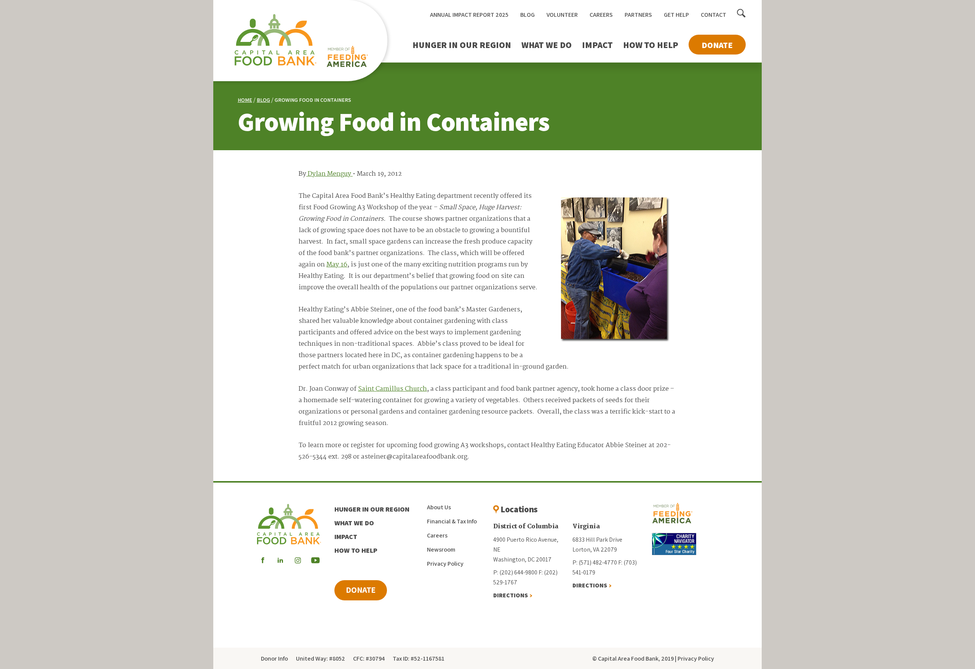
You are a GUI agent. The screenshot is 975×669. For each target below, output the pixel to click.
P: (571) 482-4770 (594, 562)
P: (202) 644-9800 (515, 572)
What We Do (546, 45)
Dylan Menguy (329, 174)
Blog (527, 15)
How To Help (650, 45)
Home (245, 99)
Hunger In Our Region (461, 45)
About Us (439, 507)
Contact (713, 15)
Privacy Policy (445, 564)
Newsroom (441, 549)
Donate (717, 45)
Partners (638, 15)
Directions (510, 595)
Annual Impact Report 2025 (469, 15)
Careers (601, 15)
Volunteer (562, 15)
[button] (741, 14)
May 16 (336, 265)
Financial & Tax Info (452, 521)
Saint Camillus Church (392, 389)
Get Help (676, 15)
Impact (597, 45)
